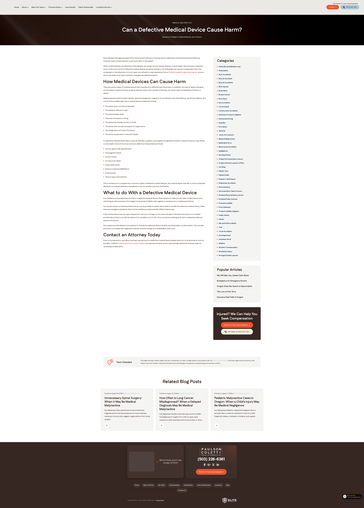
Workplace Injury (225, 251)
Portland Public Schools (228, 199)
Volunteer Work (225, 239)
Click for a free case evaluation (236, 325)
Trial (220, 227)
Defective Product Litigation (230, 115)
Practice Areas (54, 7)
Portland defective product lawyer (131, 243)
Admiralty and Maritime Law (230, 66)
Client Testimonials (85, 7)
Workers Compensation (228, 247)
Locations (218, 485)
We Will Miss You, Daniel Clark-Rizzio (233, 275)
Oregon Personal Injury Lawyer (231, 159)
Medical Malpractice (182, 23)
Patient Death (224, 175)
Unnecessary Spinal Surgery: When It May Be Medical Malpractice (123, 402)
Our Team (161, 485)
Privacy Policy (160, 500)
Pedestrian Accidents (227, 183)
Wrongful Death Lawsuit (228, 255)
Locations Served (103, 7)
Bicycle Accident (225, 78)
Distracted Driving (226, 119)
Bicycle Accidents (226, 82)
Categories (225, 60)
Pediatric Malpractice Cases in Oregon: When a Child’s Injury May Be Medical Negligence (236, 402)
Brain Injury (223, 91)
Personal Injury (224, 187)
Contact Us (182, 490)
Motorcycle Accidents (227, 147)
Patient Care (223, 171)
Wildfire (222, 243)
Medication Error (225, 143)
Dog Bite (222, 123)
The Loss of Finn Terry (226, 291)
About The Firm (148, 485)
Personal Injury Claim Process (230, 191)
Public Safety (224, 215)
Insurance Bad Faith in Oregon (230, 297)
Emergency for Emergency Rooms (232, 281)
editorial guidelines (220, 361)
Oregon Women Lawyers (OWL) (231, 163)
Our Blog (222, 167)
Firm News (223, 127)
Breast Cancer (224, 94)
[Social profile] (204, 464)
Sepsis (221, 219)
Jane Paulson (196, 37)
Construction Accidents (228, 111)
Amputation (223, 70)
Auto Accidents (225, 74)
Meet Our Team (37, 7)
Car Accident (224, 107)
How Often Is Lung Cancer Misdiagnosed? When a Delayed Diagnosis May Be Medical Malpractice (180, 403)
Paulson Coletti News (227, 179)
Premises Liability (225, 203)
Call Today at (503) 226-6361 (238, 332)
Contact (332, 7)
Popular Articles (229, 269)
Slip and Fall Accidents (227, 223)
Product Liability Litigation (229, 211)
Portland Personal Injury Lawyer (231, 195)
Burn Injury (223, 99)
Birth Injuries (224, 87)
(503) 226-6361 (351, 7)
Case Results (70, 7)
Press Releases (225, 207)
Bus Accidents (224, 103)
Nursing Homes (225, 155)
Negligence (223, 151)
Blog (227, 485)
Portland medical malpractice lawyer (183, 72)
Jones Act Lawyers (226, 135)
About (24, 7)
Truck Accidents (225, 231)
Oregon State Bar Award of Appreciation (234, 286)
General (222, 131)
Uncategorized (225, 235)
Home (16, 7)
